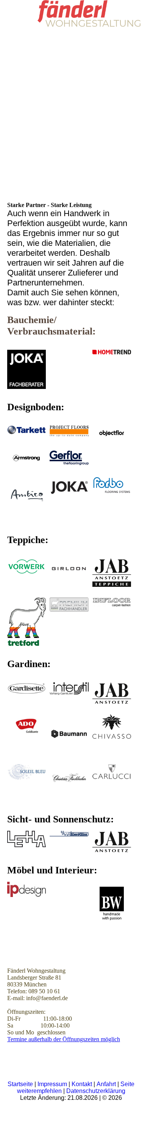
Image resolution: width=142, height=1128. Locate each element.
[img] (89, 13)
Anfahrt (107, 1084)
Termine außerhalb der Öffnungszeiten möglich (63, 1039)
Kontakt (83, 1084)
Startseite (21, 1084)
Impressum (52, 1084)
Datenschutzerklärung (95, 1091)
